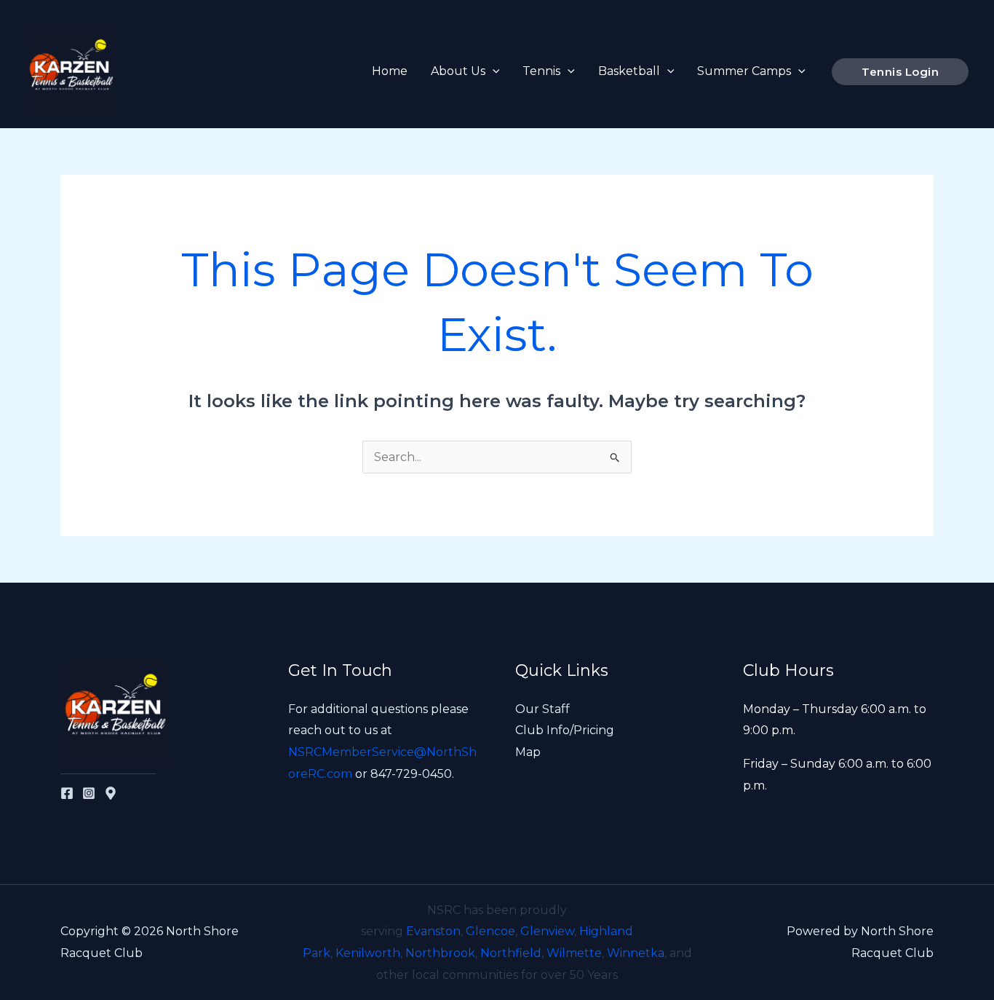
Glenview (547, 931)
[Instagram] (88, 793)
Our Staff (542, 709)
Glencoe (490, 931)
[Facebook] (66, 793)
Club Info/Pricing (564, 730)
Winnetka (635, 953)
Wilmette (574, 953)
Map (528, 752)
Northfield (510, 953)
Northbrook (440, 953)
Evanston (433, 931)
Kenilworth (367, 953)
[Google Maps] (110, 793)
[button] (492, 71)
